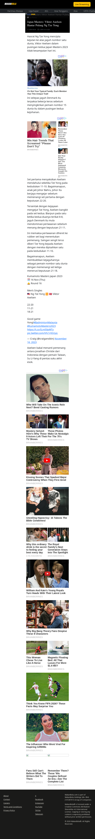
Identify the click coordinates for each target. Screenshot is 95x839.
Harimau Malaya (15, 11)
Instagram (39, 803)
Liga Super (34, 11)
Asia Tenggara (61, 11)
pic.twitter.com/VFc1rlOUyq (42, 333)
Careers (6, 803)
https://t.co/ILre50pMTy (40, 329)
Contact (6, 799)
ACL (46, 11)
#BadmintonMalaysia (45, 322)
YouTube (38, 807)
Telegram (39, 814)
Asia (75, 11)
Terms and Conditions (12, 807)
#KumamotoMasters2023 (41, 326)
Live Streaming (82, 4)
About (6, 796)
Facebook (39, 799)
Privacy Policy (9, 810)
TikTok (38, 810)
